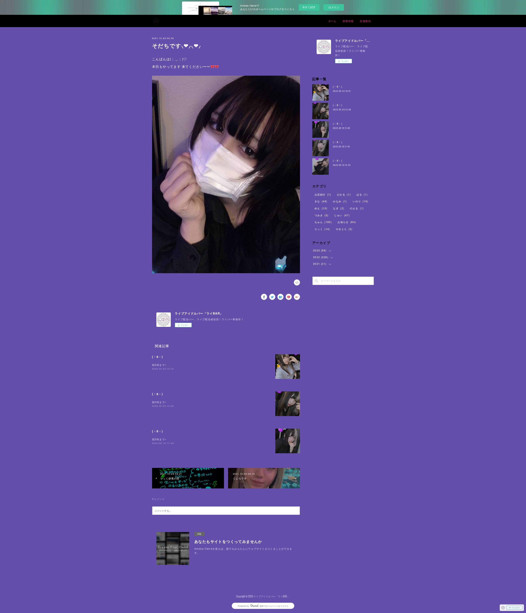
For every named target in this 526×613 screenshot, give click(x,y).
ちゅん (323, 222)
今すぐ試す (309, 7)
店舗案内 (365, 21)
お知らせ (347, 222)
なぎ (338, 208)
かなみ (340, 201)
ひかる (344, 194)
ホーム (332, 21)
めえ (321, 208)
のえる (357, 208)
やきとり (344, 229)
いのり (360, 201)
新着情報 (348, 21)
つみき (321, 215)
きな (321, 201)
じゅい (342, 215)
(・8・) (157, 357)
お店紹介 (323, 194)
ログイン (333, 7)
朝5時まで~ (159, 365)
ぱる (362, 194)
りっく (322, 229)
